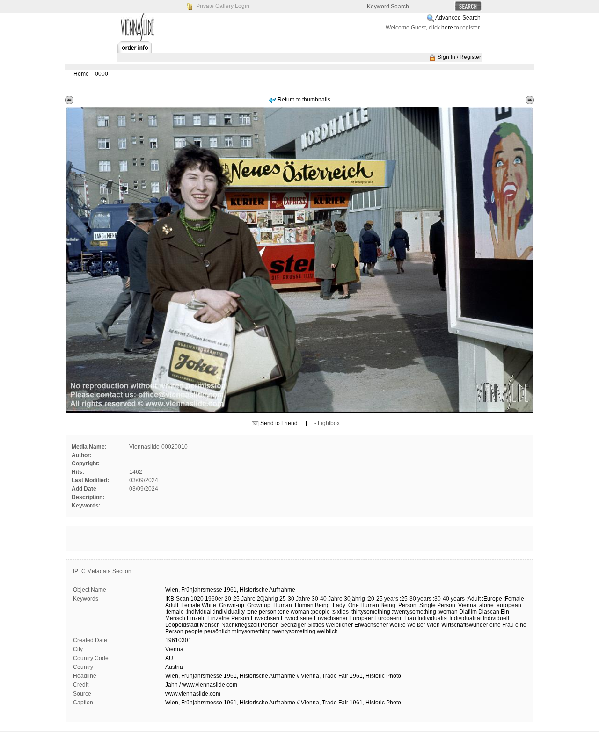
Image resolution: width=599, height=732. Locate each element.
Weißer (416, 625)
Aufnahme (282, 590)
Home (81, 74)
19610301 (178, 640)
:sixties (340, 612)
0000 (101, 74)
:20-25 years (382, 598)
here (447, 27)
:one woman (293, 612)
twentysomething (293, 631)
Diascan (488, 612)
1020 (197, 598)
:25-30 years (415, 598)
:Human (282, 605)
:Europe (492, 598)
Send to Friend (279, 423)
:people (320, 612)
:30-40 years (449, 598)
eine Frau (501, 625)
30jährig (354, 598)
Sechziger (293, 625)
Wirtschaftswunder (464, 625)
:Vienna (466, 605)
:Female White (198, 605)
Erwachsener (331, 618)
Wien (433, 625)
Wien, (172, 590)
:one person (261, 612)
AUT (170, 658)
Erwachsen (265, 618)
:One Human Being (371, 605)
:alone (486, 605)
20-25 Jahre (240, 598)
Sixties (315, 625)
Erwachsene (297, 618)
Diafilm (468, 612)
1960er (214, 598)
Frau (410, 618)
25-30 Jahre (294, 598)
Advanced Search (458, 17)
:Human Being (311, 605)
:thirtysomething (370, 612)
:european (508, 605)
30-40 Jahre (327, 598)
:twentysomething (414, 612)
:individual (198, 612)
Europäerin (388, 618)
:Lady (338, 605)
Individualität (465, 618)
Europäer (361, 618)
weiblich (327, 631)
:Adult (473, 598)
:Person (406, 605)
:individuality (229, 612)
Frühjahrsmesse (201, 590)
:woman (448, 612)
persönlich (217, 631)
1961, (231, 590)
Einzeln (196, 618)
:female (174, 612)
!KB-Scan (177, 598)
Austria (174, 667)
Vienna (174, 649)
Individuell (496, 618)
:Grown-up (231, 605)
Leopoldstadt (181, 625)
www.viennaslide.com (192, 693)
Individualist (432, 618)
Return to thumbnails (304, 99)
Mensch (210, 625)
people (194, 631)
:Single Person (436, 605)
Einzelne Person (228, 618)
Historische (254, 590)
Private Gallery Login (222, 6)
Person (270, 625)
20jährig (267, 598)
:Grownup (258, 605)
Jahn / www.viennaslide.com (201, 684)
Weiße (397, 625)
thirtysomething (251, 631)
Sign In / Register (459, 57)
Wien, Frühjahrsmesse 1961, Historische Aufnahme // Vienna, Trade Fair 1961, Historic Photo (283, 676)
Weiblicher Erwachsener (357, 625)
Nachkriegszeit (240, 625)
